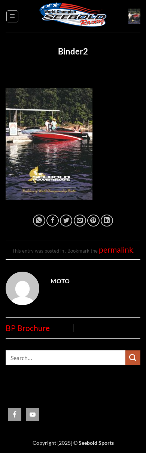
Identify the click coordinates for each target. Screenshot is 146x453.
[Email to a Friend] (80, 221)
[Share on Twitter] (66, 221)
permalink (116, 249)
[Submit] (132, 357)
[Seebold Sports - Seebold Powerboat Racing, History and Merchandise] (73, 16)
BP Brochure (28, 328)
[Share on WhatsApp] (39, 221)
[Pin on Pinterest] (93, 221)
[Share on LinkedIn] (107, 221)
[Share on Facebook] (52, 221)
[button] (12, 16)
